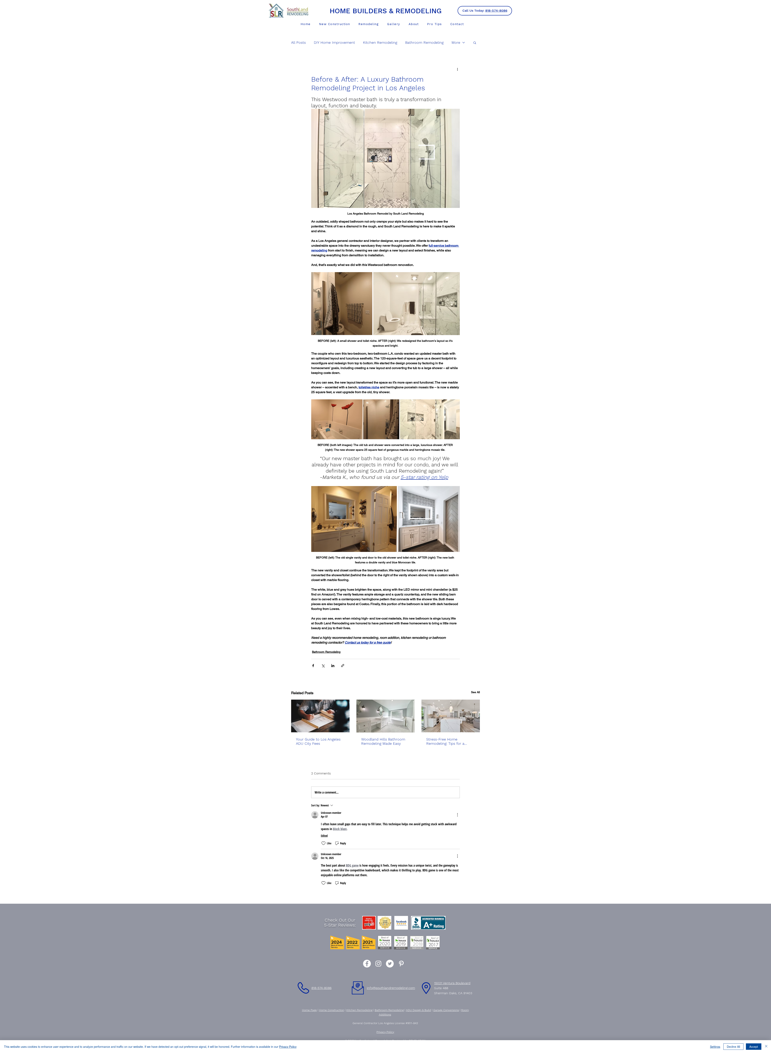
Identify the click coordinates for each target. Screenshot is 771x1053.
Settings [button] (715, 1047)
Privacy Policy (288, 1047)
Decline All (733, 1047)
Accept (753, 1047)
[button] (446, 474)
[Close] (766, 1046)
